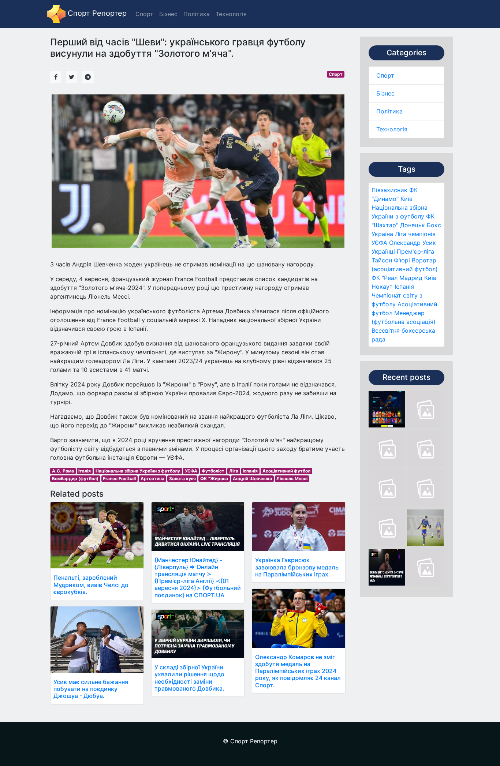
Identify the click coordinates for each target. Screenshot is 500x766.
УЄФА (191, 471)
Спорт (385, 75)
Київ (430, 277)
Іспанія (404, 286)
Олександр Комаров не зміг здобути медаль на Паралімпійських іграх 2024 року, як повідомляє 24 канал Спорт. (298, 671)
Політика (389, 111)
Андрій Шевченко (252, 478)
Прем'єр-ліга (415, 251)
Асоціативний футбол (286, 471)
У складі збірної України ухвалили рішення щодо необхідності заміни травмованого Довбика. (189, 678)
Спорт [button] (144, 14)
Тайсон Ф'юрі (391, 260)
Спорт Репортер (96, 13)
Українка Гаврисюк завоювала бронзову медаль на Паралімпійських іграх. (297, 567)
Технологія (391, 129)
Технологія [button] (231, 14)
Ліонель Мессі (291, 478)
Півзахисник (389, 190)
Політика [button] (196, 14)
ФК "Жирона (214, 478)
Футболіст (213, 471)
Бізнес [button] (168, 14)
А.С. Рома (63, 471)
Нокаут (382, 286)
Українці (383, 251)
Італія (84, 471)
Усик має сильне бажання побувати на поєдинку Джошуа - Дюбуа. (90, 688)
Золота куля (182, 478)
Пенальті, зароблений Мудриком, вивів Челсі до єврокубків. (90, 584)
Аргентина (152, 478)
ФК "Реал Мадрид (397, 277)
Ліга (233, 471)
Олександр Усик (412, 242)
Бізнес (385, 93)
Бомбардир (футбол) (75, 478)
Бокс (434, 225)
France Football (119, 478)
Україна (382, 234)
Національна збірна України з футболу (138, 471)
